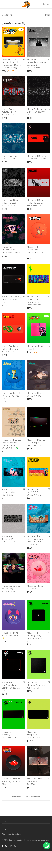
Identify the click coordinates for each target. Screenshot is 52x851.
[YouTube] (15, 846)
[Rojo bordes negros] (11, 701)
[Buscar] (45, 4)
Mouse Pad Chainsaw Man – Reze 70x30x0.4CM (11, 250)
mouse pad (12, 23)
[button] (46, 845)
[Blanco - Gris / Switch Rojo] (3, 29)
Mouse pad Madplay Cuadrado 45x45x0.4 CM (36, 685)
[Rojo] (5, 651)
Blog (4, 821)
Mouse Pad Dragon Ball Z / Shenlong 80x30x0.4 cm (11, 349)
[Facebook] (2, 846)
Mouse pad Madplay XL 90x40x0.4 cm (34, 735)
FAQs (4, 826)
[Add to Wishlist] (24, 59)
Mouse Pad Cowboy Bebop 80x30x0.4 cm (11, 299)
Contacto (6, 830)
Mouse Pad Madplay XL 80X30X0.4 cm (9, 735)
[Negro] (3, 651)
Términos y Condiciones (12, 834)
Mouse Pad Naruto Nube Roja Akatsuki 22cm (11, 781)
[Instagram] (6, 846)
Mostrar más (6, 71)
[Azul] (3, 701)
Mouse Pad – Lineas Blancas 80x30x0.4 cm (36, 112)
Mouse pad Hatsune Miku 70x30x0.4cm (8, 492)
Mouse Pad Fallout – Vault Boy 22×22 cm (11, 396)
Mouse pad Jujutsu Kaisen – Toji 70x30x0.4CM (11, 589)
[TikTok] (11, 846)
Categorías (8, 14)
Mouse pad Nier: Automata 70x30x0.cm (35, 781)
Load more (26, 803)
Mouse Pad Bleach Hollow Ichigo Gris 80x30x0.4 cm (36, 203)
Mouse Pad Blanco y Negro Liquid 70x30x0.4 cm (11, 203)
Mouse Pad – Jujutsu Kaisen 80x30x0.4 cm (9, 112)
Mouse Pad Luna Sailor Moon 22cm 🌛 (10, 635)
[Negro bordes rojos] (7, 651)
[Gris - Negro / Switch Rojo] (5, 29)
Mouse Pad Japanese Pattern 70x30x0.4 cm (10, 539)
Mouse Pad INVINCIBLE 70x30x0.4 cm (34, 492)
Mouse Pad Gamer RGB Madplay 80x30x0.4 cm (36, 443)
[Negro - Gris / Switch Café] (7, 29)
